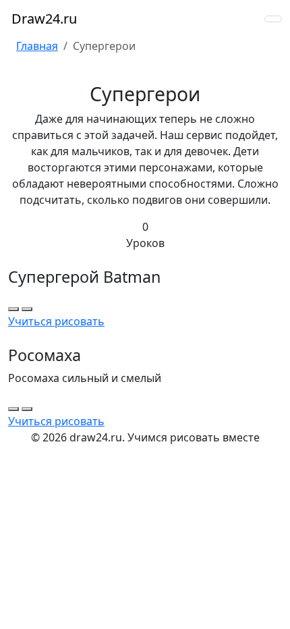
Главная (37, 45)
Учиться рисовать (56, 321)
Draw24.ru (42, 18)
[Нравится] (13, 309)
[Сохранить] (27, 309)
